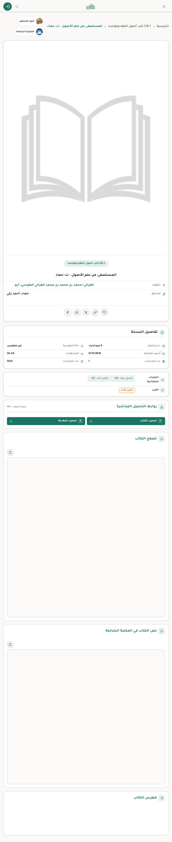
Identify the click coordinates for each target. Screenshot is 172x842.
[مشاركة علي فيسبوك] (67, 312)
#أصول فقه (124, 378)
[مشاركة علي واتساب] (77, 312)
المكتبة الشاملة (25, 31)
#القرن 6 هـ (99, 378)
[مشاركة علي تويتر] (86, 312)
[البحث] (16, 6)
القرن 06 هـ (127, 390)
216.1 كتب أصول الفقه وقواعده (129, 26)
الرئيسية (163, 26)
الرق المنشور (27, 21)
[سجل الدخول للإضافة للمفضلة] (104, 312)
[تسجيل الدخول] (7, 6)
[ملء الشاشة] (10, 452)
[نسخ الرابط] (95, 312)
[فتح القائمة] (164, 6)
